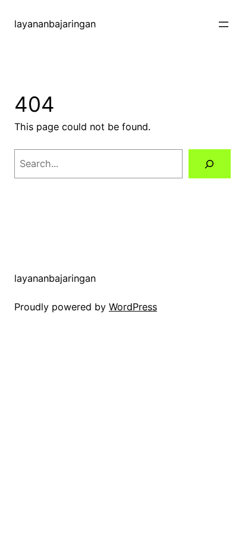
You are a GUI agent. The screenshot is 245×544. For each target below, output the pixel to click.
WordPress (133, 307)
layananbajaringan (55, 24)
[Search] (210, 164)
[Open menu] (223, 24)
